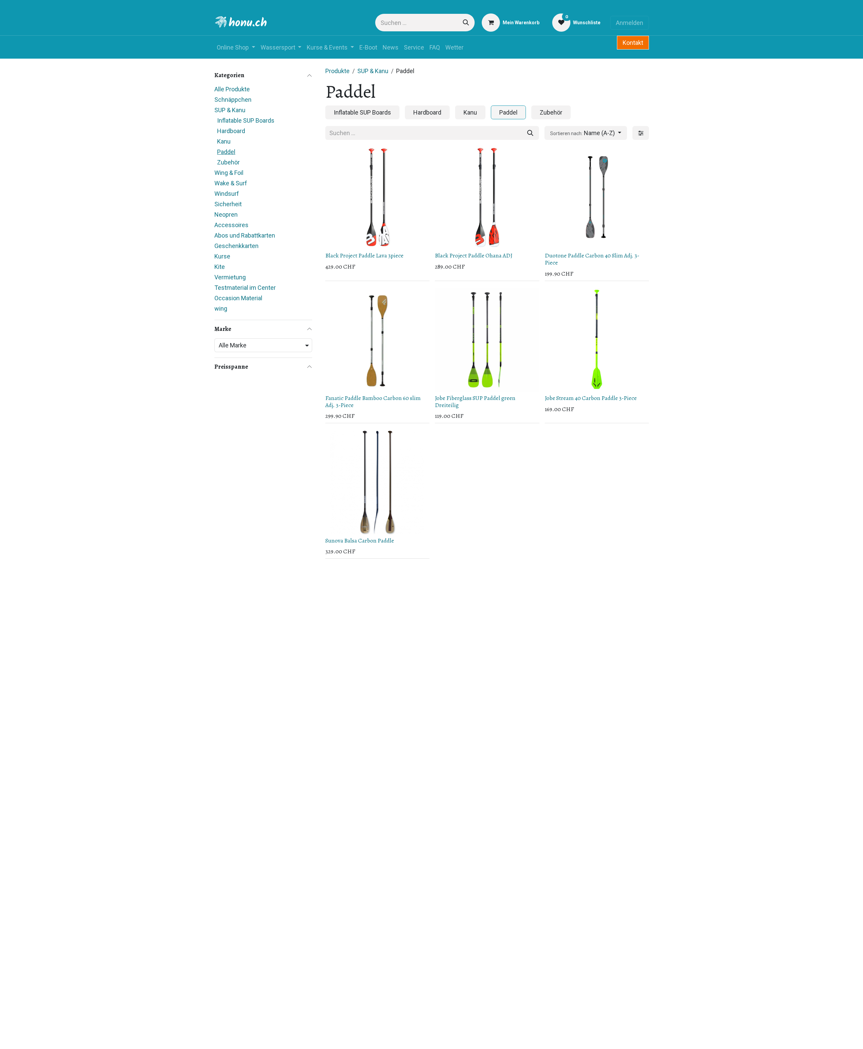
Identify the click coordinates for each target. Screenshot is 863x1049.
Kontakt (633, 42)
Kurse (222, 256)
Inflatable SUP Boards (245, 120)
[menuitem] (236, 47)
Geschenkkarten (236, 245)
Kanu (224, 141)
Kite (219, 266)
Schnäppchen (232, 99)
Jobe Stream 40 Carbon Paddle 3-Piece (591, 398)
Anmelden (629, 22)
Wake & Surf (230, 183)
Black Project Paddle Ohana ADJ (473, 255)
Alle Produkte (232, 89)
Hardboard (231, 130)
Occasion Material (238, 298)
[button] (585, 133)
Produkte (337, 70)
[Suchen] (466, 22)
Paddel (226, 151)
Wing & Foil (228, 172)
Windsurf (226, 193)
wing (220, 308)
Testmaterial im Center (245, 287)
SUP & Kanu (229, 110)
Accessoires (231, 224)
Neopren (226, 214)
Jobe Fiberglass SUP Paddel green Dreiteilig (475, 401)
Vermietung (230, 277)
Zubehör (228, 162)
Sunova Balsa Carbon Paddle (359, 540)
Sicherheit (228, 204)
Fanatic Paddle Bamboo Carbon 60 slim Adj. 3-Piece (373, 401)
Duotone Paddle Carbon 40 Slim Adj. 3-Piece (592, 259)
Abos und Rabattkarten (244, 235)
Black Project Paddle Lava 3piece (364, 255)
